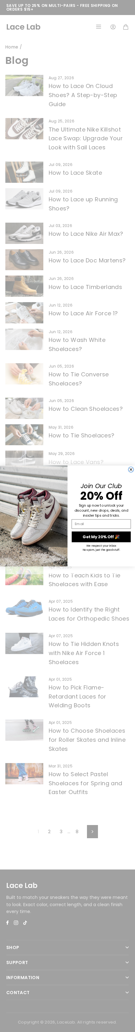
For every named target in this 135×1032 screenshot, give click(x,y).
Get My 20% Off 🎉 (101, 537)
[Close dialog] (131, 469)
